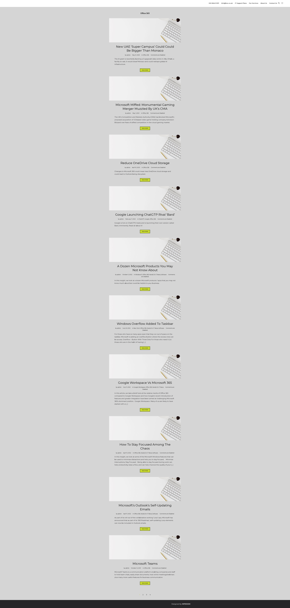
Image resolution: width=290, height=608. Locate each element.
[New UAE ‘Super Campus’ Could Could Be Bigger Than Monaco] (145, 19)
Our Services (253, 3)
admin (128, 55)
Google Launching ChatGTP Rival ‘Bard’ (145, 214)
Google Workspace (139, 387)
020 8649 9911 (214, 3)
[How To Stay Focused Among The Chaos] (145, 417)
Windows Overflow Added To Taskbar (145, 324)
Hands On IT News (154, 274)
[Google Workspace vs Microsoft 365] (145, 356)
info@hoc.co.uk (227, 3)
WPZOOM (186, 604)
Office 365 (146, 55)
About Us (263, 3)
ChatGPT (141, 219)
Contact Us (273, 3)
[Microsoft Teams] (145, 536)
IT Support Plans (241, 3)
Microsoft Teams (145, 563)
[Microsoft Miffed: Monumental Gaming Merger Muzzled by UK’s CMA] (145, 78)
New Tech (137, 328)
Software (164, 274)
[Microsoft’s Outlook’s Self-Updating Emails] (145, 478)
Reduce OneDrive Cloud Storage (145, 163)
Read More (145, 70)
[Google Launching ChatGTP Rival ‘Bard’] (145, 187)
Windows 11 (138, 274)
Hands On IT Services (12, 3)
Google (147, 219)
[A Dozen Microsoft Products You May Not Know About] (145, 239)
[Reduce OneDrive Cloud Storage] (145, 136)
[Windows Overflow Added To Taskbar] (145, 297)
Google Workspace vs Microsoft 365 (145, 383)
